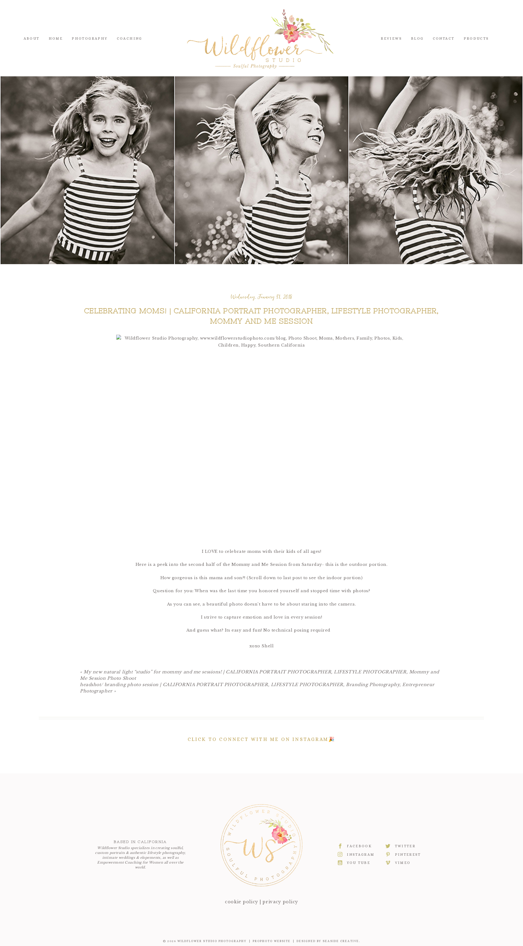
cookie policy (241, 902)
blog (417, 38)
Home (56, 38)
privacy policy (280, 902)
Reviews (391, 38)
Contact (444, 38)
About (32, 38)
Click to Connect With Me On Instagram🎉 (262, 739)
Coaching (129, 38)
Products (476, 38)
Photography (89, 38)
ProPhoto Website (272, 941)
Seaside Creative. (341, 941)
